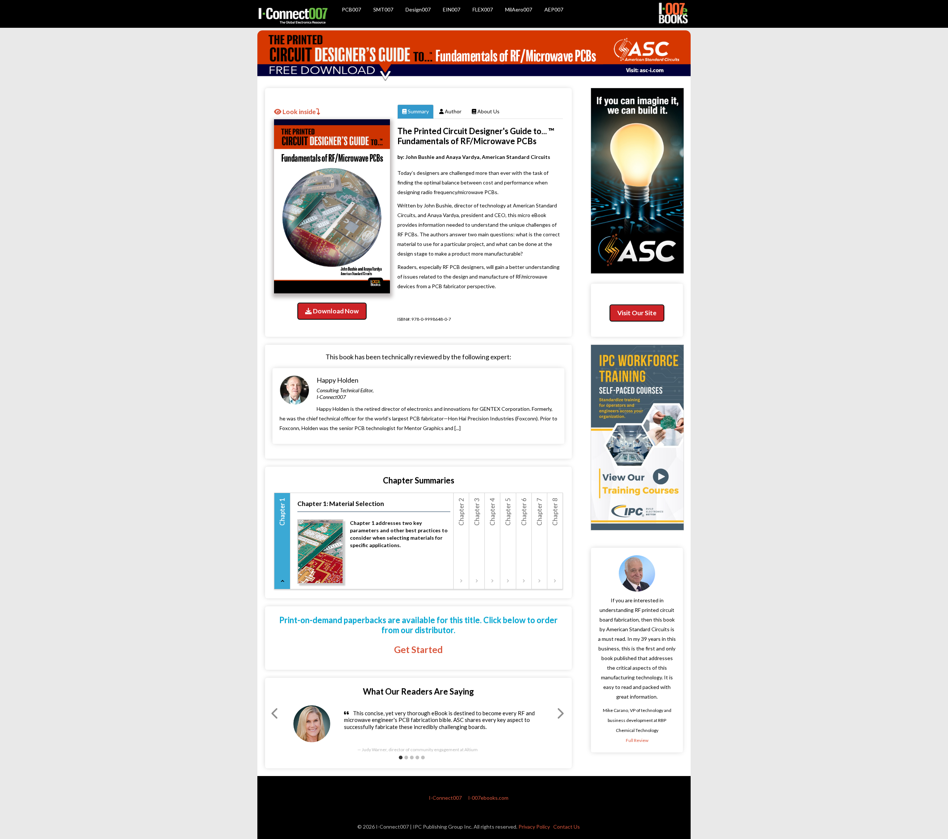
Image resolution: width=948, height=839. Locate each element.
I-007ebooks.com (488, 798)
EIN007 (451, 9)
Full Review (637, 740)
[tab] (282, 541)
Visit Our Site (637, 313)
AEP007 (553, 9)
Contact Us (566, 826)
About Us (488, 111)
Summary (418, 111)
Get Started (418, 649)
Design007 (418, 9)
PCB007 (351, 9)
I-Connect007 (445, 798)
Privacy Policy (534, 826)
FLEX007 (483, 9)
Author (452, 111)
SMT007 (383, 9)
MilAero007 (518, 9)
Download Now (335, 311)
